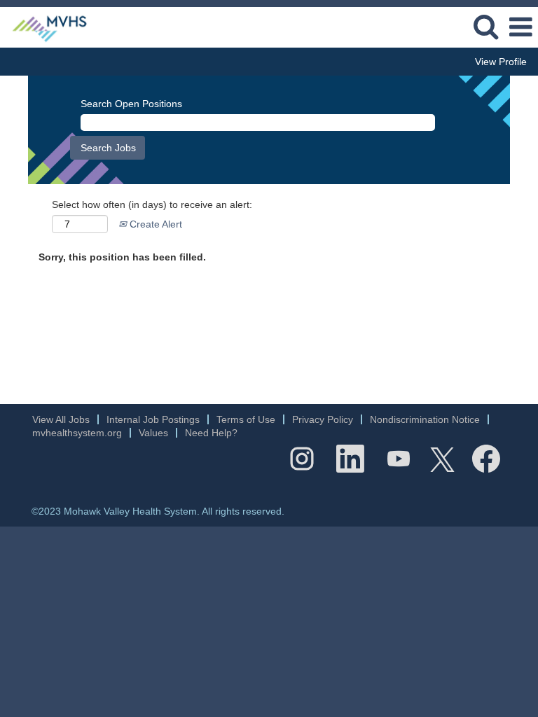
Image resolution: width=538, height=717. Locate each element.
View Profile (501, 61)
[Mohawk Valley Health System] (44, 26)
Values (153, 432)
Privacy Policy (322, 419)
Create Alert (154, 224)
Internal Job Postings (153, 419)
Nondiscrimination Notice (425, 419)
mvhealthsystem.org (77, 432)
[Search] (485, 26)
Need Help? (211, 432)
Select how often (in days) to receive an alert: (152, 204)
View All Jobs (61, 419)
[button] (520, 27)
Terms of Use (245, 419)
